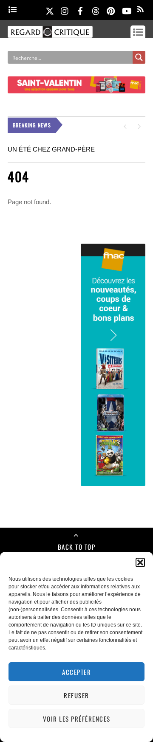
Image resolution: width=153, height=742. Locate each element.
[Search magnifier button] (139, 57)
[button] (140, 562)
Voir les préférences (76, 718)
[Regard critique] (50, 33)
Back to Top (77, 546)
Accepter (76, 672)
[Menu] (12, 10)
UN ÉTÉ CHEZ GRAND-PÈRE (51, 149)
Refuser (76, 695)
